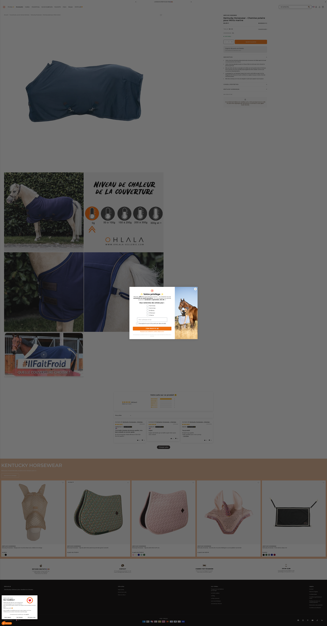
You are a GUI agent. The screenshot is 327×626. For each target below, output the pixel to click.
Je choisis (20, 617)
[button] (4, 623)
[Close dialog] (195, 289)
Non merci (7, 617)
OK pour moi (31, 617)
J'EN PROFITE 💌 (152, 328)
